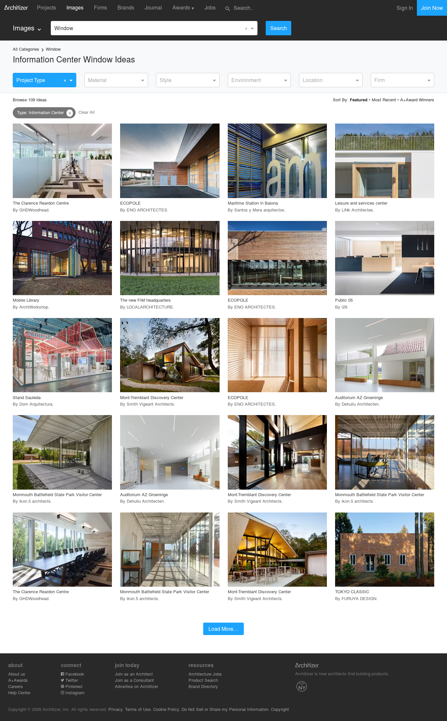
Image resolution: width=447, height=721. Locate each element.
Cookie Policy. (166, 709)
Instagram (74, 692)
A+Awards (18, 680)
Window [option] (63, 28)
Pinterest (73, 686)
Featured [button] (358, 100)
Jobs (210, 7)
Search (278, 28)
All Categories (26, 49)
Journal (153, 7)
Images (74, 7)
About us (16, 674)
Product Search (203, 680)
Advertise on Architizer (136, 686)
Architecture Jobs (205, 674)
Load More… (223, 628)
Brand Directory (203, 686)
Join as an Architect (134, 674)
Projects (46, 7)
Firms (100, 7)
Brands (125, 7)
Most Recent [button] (384, 99)
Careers (15, 686)
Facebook (74, 674)
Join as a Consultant (134, 680)
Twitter (71, 680)
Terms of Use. (138, 709)
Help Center (19, 692)
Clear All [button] (87, 112)
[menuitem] (28, 28)
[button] (69, 113)
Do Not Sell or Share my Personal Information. (226, 709)
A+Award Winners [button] (417, 99)
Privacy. (116, 709)
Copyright (280, 709)
